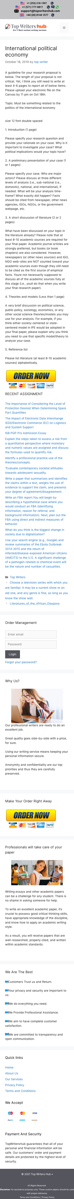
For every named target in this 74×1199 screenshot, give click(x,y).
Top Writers (17, 577)
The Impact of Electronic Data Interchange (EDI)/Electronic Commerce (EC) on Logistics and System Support (35, 423)
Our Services (14, 1079)
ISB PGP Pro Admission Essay (25, 433)
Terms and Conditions (20, 1091)
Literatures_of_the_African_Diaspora (35, 603)
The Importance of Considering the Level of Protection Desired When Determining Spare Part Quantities (35, 408)
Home (9, 1067)
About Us (11, 1073)
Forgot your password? (21, 662)
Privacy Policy (14, 1085)
